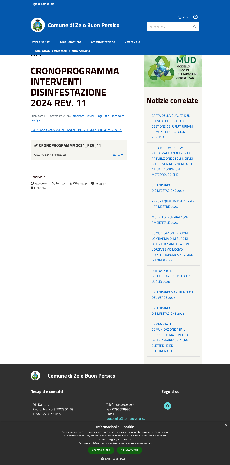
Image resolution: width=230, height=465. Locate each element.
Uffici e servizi (40, 42)
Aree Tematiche (70, 42)
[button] (115, 459)
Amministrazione (103, 42)
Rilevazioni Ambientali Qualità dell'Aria (62, 50)
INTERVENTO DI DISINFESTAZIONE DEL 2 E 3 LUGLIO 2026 (171, 276)
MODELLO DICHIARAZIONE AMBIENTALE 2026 (170, 220)
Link (149, 442)
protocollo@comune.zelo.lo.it (126, 418)
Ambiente (78, 116)
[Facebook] (195, 17)
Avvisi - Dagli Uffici (98, 116)
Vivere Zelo (132, 42)
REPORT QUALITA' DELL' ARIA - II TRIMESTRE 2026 (173, 204)
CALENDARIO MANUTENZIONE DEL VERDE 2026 (173, 295)
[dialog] (115, 443)
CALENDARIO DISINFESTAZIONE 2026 (168, 188)
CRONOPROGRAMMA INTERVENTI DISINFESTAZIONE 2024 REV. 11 (76, 130)
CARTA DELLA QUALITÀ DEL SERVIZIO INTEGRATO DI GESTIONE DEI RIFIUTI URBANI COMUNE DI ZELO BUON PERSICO (172, 126)
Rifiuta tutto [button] (129, 450)
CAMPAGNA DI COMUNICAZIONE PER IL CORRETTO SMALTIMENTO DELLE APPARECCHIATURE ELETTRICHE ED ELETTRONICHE (170, 337)
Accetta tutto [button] (101, 450)
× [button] (226, 425)
